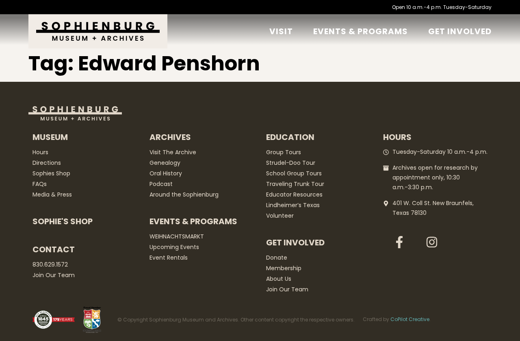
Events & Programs (360, 31)
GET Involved (460, 31)
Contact (53, 249)
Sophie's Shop (62, 221)
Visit (281, 31)
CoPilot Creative (409, 319)
